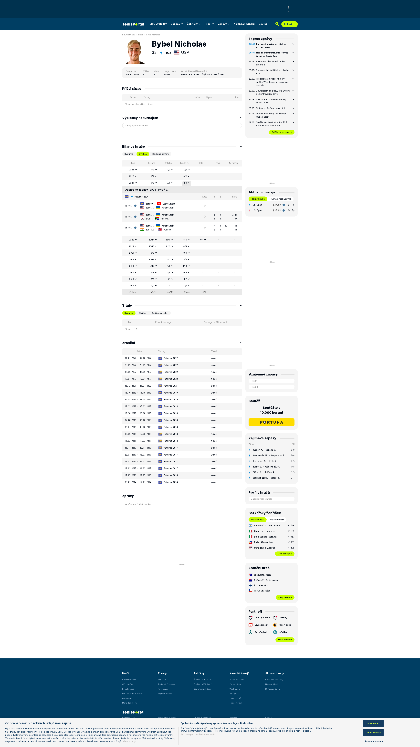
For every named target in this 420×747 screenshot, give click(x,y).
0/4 (185, 272)
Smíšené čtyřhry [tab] (160, 154)
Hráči (208, 23)
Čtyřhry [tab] (142, 313)
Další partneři (285, 639)
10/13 (151, 259)
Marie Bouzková (129, 703)
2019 (131, 259)
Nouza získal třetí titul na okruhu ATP (272, 72)
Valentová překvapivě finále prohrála (270, 63)
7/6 (168, 182)
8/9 (152, 252)
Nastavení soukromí (167, 717)
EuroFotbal (261, 632)
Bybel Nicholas (153, 35)
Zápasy (175, 23)
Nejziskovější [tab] (257, 519)
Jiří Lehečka (127, 684)
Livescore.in (261, 624)
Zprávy (222, 23)
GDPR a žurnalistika (202, 717)
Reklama (233, 717)
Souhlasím (373, 723)
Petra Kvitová (128, 689)
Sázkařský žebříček (202, 689)
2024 (131, 182)
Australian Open (237, 679)
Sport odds (285, 624)
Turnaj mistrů (235, 698)
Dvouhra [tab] (129, 154)
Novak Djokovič (129, 679)
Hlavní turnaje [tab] (258, 198)
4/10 (185, 266)
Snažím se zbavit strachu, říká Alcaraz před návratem (271, 124)
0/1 (185, 169)
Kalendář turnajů (244, 23)
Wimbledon (235, 689)
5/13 (152, 266)
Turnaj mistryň (236, 703)
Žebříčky (192, 23)
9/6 (152, 182)
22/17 (151, 239)
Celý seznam (285, 597)
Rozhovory (163, 689)
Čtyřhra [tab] (143, 154)
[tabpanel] (182, 227)
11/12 (168, 246)
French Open (235, 684)
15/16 (151, 246)
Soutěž (263, 23)
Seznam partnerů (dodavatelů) (198, 734)
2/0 (185, 182)
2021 (131, 252)
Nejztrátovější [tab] (277, 519)
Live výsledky (262, 617)
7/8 (152, 272)
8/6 (185, 259)
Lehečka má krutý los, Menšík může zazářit (271, 115)
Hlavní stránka (128, 35)
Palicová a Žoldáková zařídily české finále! (271, 101)
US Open (234, 693)
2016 (131, 279)
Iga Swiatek (127, 698)
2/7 (168, 259)
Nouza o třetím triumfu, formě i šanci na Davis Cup (272, 54)
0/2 (152, 176)
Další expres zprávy (282, 132)
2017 (131, 272)
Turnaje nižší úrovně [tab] (281, 198)
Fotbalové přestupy (274, 679)
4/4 (185, 246)
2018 (131, 266)
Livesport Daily (272, 684)
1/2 (169, 169)
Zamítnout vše (373, 732)
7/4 (168, 272)
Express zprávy (165, 693)
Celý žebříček (285, 553)
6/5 (185, 239)
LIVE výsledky (158, 23)
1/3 (152, 169)
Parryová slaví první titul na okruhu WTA (271, 46)
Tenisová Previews (166, 684)
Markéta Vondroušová (132, 693)
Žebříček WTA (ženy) (203, 684)
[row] (182, 169)
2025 (131, 176)
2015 (131, 285)
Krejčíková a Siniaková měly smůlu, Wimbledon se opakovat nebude (272, 81)
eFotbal (283, 632)
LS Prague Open (272, 689)
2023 (131, 239)
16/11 (168, 239)
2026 (131, 169)
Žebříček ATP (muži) (202, 679)
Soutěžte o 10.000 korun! (271, 410)
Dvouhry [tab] (129, 313)
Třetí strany (129, 741)
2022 (131, 246)
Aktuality (162, 679)
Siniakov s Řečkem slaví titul (270, 108)
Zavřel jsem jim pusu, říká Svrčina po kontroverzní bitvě (273, 92)
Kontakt (268, 717)
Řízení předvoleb (374, 741)
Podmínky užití (128, 717)
